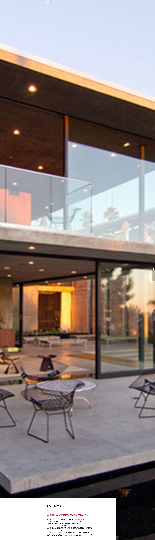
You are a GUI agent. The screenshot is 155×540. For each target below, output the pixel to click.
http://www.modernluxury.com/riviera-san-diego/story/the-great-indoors (65, 519)
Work (48, 503)
